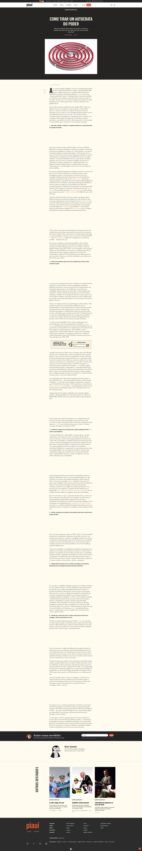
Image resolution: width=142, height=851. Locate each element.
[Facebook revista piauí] (27, 843)
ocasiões (57, 424)
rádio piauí (85, 825)
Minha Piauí (52, 830)
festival (76, 5)
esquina (68, 830)
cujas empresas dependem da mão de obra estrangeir (71, 490)
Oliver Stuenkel (71, 747)
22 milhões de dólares (70, 192)
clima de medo (76, 208)
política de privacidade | (99, 841)
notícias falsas (66, 206)
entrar (83, 5)
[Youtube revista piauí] (40, 843)
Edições (51, 825)
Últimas (51, 827)
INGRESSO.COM (49, 1)
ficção (84, 823)
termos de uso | (90, 841)
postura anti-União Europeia (57, 386)
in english (29, 831)
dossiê (67, 827)
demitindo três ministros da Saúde (80, 503)
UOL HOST (54, 1)
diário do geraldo (70, 823)
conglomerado (85, 201)
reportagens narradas (106, 823)
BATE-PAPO (96, 1)
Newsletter (51, 832)
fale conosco (112, 841)
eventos (68, 832)
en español (36, 831)
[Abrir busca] (111, 5)
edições (55, 5)
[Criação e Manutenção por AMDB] (71, 848)
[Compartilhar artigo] (44, 92)
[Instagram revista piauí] (46, 843)
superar (73, 608)
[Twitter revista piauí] (34, 843)
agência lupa (61, 838)
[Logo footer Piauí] (37, 825)
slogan (70, 481)
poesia (85, 827)
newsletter (68, 5)
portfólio (85, 830)
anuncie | (107, 841)
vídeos (102, 827)
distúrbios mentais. (76, 179)
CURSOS (63, 1)
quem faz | (65, 841)
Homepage (51, 823)
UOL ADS (71, 1)
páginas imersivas (87, 832)
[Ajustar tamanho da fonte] (44, 90)
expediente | (60, 841)
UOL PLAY (67, 1)
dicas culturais (69, 825)
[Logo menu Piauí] (30, 5)
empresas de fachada (75, 190)
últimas (62, 5)
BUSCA (90, 1)
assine (111, 735)
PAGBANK (59, 1)
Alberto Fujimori (59, 237)
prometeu (80, 621)
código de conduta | (81, 841)
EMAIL (102, 1)
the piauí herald (104, 825)
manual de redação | (72, 841)
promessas (79, 94)
